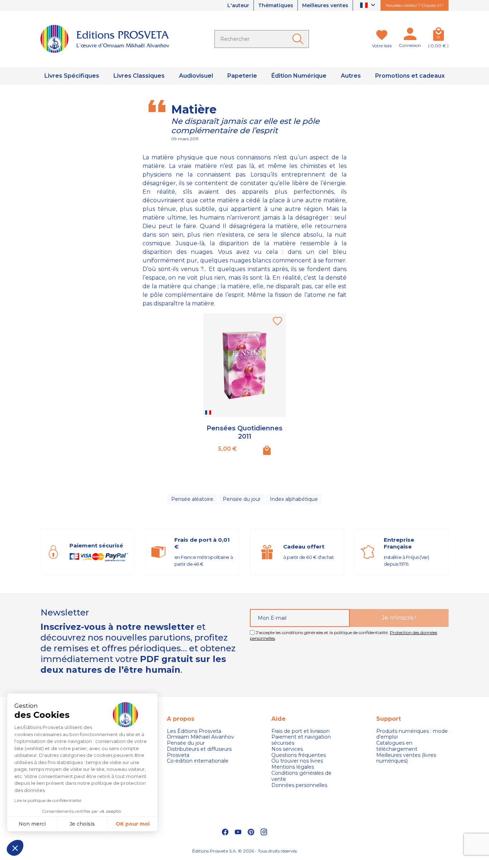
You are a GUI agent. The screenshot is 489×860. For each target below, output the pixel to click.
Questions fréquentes (298, 755)
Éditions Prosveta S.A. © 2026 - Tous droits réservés (244, 851)
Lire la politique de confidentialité (47, 800)
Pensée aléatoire (192, 499)
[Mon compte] (410, 35)
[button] (15, 847)
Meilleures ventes (325, 5)
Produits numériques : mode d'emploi (412, 734)
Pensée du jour (242, 499)
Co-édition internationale (197, 761)
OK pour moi (133, 824)
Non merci (32, 824)
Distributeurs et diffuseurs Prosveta (199, 752)
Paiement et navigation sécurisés (301, 740)
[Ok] (299, 39)
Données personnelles (299, 785)
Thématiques (275, 5)
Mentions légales (292, 767)
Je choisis (82, 824)
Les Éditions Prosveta (194, 731)
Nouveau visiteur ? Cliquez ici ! (414, 5)
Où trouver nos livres (297, 761)
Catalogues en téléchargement (396, 746)
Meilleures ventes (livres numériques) (406, 758)
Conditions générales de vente (301, 776)
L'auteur (238, 5)
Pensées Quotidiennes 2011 (244, 432)
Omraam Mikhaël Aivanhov (200, 737)
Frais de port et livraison (300, 731)
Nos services (287, 749)
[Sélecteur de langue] (368, 5)
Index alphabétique (294, 499)
